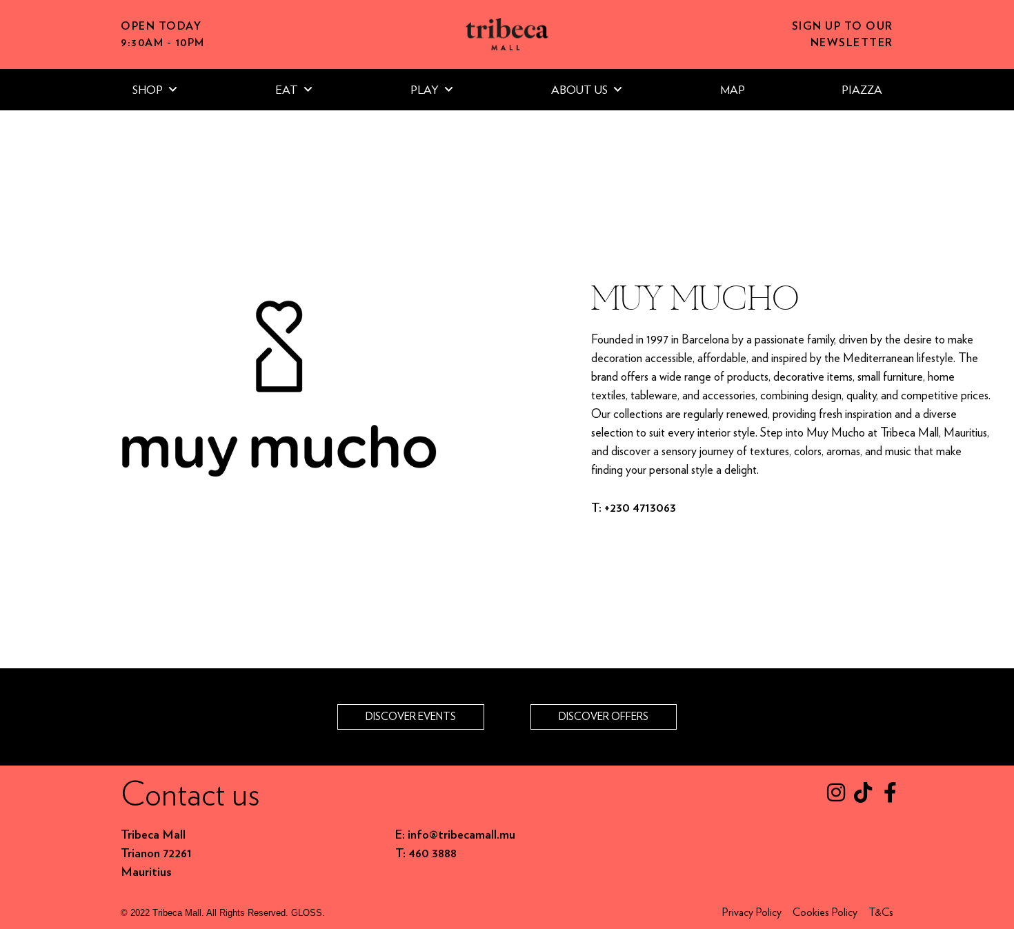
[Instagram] (836, 792)
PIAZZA (862, 90)
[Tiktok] (863, 792)
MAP (732, 90)
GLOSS (306, 913)
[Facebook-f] (889, 792)
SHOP (147, 90)
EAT (286, 90)
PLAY (424, 90)
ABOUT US (579, 90)
